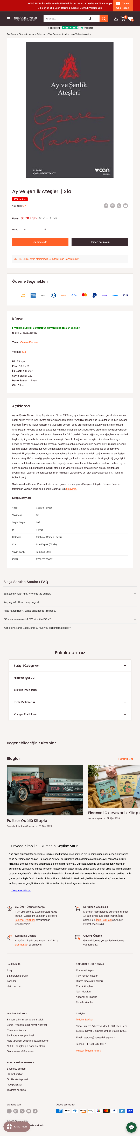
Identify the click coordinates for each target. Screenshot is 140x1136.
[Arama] (104, 18)
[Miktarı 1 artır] (45, 229)
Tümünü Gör (126, 758)
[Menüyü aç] (8, 18)
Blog (9, 970)
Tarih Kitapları (83, 991)
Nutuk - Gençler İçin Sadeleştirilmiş (26, 1046)
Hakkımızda (13, 986)
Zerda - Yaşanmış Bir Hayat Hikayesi (27, 1024)
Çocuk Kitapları (84, 986)
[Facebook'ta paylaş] (106, 205)
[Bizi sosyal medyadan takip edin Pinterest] (22, 1111)
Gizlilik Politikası (25, 690)
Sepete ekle (40, 242)
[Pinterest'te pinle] (112, 205)
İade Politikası (24, 702)
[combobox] (72, 18)
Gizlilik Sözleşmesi (17, 1079)
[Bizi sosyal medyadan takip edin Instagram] (15, 1111)
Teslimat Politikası (25, 919)
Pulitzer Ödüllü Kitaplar (28, 820)
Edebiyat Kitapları (85, 970)
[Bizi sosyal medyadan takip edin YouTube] (28, 1111)
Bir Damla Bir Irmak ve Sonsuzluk (25, 1019)
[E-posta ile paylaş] (125, 205)
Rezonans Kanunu (17, 1030)
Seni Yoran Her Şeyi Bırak (21, 1035)
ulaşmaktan (21, 944)
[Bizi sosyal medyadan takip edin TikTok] (35, 1111)
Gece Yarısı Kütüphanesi (20, 1051)
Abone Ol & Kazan (122, 5)
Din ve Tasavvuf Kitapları (89, 980)
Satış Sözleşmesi (26, 665)
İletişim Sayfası (84, 1019)
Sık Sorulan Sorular (17, 975)
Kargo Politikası (25, 714)
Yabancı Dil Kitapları (86, 996)
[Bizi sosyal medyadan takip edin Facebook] (9, 1111)
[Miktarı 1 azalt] (24, 229)
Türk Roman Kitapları (87, 975)
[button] (90, 18)
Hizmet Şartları (25, 677)
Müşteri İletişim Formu (88, 1050)
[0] (123, 19)
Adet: (15, 229)
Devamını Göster (21, 890)
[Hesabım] (116, 18)
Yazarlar (11, 980)
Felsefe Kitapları (85, 1002)
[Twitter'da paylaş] (119, 205)
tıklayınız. (71, 488)
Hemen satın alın (100, 242)
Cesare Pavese (29, 342)
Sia (24, 205)
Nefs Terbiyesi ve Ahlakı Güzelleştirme (27, 1040)
